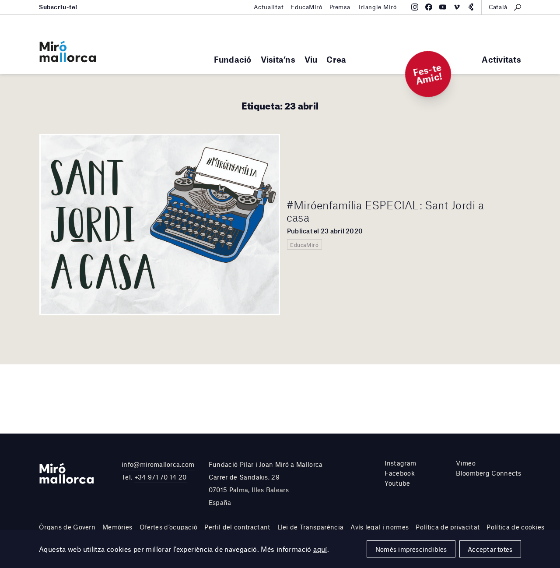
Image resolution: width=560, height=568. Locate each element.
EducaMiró (306, 7)
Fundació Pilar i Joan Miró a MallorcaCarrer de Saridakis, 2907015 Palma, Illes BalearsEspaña (266, 483)
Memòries (117, 527)
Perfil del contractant (237, 527)
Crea (336, 59)
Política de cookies (515, 527)
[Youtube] (442, 7)
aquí (320, 549)
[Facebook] (428, 7)
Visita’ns (278, 59)
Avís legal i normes (379, 527)
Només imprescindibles (411, 549)
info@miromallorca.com (158, 464)
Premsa (339, 7)
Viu (311, 59)
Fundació (233, 59)
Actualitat (269, 7)
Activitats (501, 59)
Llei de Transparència (310, 527)
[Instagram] (414, 7)
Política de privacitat (448, 527)
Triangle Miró (377, 7)
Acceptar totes (490, 549)
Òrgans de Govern (67, 527)
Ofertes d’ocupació (169, 527)
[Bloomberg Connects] (470, 7)
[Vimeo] (456, 7)
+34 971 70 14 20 (160, 477)
